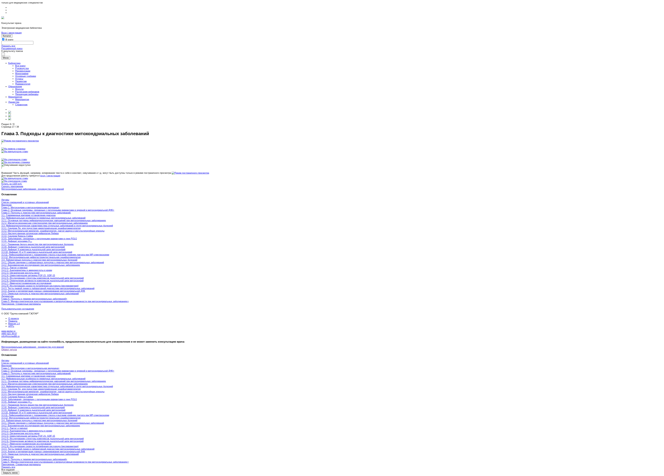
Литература (7, 296)
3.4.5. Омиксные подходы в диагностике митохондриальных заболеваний (40, 293)
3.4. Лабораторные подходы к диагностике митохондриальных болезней (39, 260)
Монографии (21, 73)
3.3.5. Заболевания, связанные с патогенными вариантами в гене (39, 238)
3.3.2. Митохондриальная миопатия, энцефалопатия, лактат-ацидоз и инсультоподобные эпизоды (52, 231)
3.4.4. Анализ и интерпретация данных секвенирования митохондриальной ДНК (43, 291)
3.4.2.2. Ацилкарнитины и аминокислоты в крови (26, 270)
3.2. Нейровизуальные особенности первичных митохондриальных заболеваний (43, 218)
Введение (6, 205)
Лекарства (13, 102)
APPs (11, 326)
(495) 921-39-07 (9, 333)
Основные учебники (25, 76)
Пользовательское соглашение (17, 308)
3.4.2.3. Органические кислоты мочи (20, 273)
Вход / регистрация (11, 32)
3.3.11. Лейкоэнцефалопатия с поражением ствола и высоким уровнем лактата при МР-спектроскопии (55, 254)
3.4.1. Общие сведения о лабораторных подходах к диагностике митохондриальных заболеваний (52, 262)
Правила (12, 321)
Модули (19, 89)
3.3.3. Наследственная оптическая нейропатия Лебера (30, 233)
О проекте (13, 318)
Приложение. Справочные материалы (21, 304)
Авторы (5, 199)
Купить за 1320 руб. (11, 184)
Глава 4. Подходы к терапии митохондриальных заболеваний (33, 298)
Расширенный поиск (11, 48)
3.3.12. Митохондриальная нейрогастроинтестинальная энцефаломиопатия (41, 257)
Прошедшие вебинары (26, 94)
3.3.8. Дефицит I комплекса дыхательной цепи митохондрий (33, 247)
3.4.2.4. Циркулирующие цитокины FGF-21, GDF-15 (28, 275)
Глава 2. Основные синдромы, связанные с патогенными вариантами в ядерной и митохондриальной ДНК (57, 210)
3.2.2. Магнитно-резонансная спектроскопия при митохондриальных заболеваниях (44, 223)
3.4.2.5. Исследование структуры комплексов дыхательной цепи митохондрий (42, 278)
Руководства (22, 68)
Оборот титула (9, 349)
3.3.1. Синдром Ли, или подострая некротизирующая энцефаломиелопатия (41, 228)
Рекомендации (22, 71)
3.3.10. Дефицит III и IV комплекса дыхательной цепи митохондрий (36, 252)
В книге (9, 39)
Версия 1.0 (14, 323)
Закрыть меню (10, 473)
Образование (15, 86)
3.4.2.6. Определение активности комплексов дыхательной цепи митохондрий (42, 280)
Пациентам (21, 81)
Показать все (8, 46)
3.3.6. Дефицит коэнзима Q (16, 241)
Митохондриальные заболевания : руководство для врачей (32, 189)
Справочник (21, 104)
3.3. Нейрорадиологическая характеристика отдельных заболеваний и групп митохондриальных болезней (57, 225)
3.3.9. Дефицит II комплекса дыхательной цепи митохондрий (33, 249)
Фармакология (22, 84)
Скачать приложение (12, 186)
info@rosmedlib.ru (10, 336)
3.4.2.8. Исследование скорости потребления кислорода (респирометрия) (40, 285)
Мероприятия (15, 97)
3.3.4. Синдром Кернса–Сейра (17, 236)
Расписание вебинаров (27, 91)
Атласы (19, 78)
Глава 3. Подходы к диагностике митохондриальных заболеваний (35, 212)
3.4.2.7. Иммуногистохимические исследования (26, 283)
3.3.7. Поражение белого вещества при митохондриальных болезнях (37, 244)
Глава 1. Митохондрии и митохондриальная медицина (29, 207)
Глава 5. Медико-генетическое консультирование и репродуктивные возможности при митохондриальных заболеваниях (64, 301)
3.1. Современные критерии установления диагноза (28, 215)
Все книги (20, 65)
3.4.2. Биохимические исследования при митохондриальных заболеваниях (40, 265)
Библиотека (14, 63)
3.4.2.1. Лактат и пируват (14, 267)
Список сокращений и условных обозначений (25, 202)
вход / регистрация (50, 175)
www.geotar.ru (8, 331)
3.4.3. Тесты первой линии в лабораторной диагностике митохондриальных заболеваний (47, 288)
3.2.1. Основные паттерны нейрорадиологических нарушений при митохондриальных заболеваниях (53, 220)
